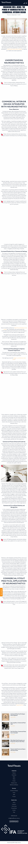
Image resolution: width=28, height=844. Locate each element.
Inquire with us (19, 705)
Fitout (14, 792)
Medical (14, 773)
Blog (14, 812)
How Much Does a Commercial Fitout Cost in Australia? (18, 732)
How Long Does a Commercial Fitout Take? (18, 723)
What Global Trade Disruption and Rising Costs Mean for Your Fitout (17, 741)
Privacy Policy (14, 808)
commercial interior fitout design (14, 49)
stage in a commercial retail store (19, 358)
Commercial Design (14, 790)
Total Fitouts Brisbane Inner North (15, 328)
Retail (14, 777)
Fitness (14, 781)
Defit (14, 794)
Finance (14, 796)
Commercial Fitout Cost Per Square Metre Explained (17, 714)
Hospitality (14, 775)
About (14, 802)
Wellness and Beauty (14, 784)
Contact (14, 810)
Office (14, 779)
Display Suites (14, 783)
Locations (14, 804)
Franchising (14, 806)
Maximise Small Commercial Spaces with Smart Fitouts (17, 750)
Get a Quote (1, 592)
